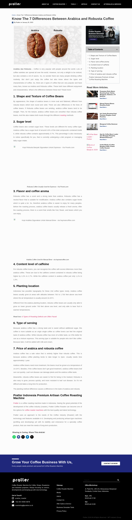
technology (43, 490)
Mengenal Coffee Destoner (108, 124)
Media (59, 492)
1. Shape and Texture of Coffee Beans (103, 55)
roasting (63, 115)
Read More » (103, 98)
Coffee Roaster (17, 485)
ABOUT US (45, 4)
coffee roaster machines (34, 410)
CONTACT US (95, 4)
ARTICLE (84, 4)
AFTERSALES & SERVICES (112, 4)
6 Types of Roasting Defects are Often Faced (39, 317)
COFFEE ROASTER (59, 4)
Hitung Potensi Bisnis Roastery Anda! (107, 104)
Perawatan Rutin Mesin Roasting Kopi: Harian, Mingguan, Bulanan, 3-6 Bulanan (108, 94)
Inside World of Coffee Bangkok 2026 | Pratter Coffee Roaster (107, 146)
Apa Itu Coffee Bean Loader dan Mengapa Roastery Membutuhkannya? (109, 135)
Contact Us (60, 500)
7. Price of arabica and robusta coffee (103, 74)
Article (59, 496)
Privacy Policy (61, 511)
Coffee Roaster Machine (65, 489)
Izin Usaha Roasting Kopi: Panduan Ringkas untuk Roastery (108, 115)
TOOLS (73, 4)
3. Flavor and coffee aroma (99, 62)
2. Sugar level (94, 59)
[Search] (118, 480)
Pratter (16, 403)
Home (14, 15)
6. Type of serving (95, 71)
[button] (14, 437)
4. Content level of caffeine (99, 65)
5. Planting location (96, 68)
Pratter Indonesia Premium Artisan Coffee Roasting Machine (101, 78)
